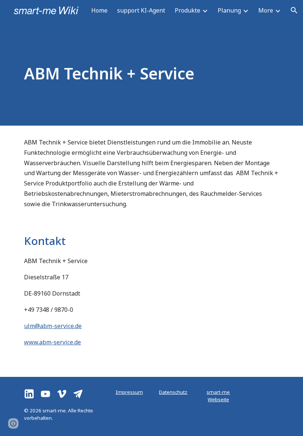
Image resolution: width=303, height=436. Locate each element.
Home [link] (99, 10)
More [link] (265, 10)
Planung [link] (229, 10)
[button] (294, 10)
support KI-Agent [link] (141, 10)
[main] (151, 73)
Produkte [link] (187, 10)
